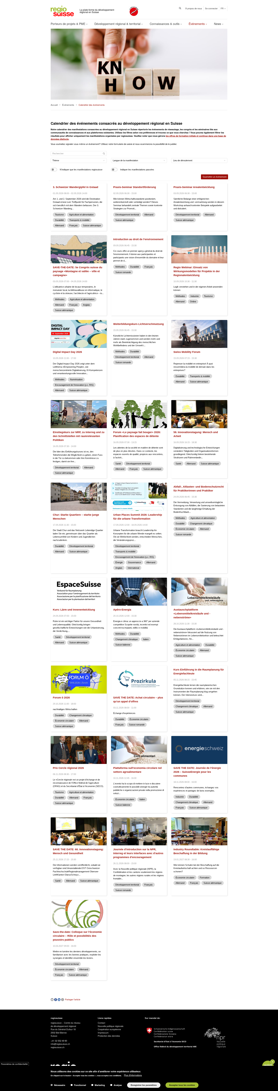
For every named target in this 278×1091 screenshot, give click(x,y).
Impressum (103, 1032)
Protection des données (109, 1035)
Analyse (118, 1085)
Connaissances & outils (165, 24)
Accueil (54, 104)
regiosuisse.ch (57, 1047)
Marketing (100, 1085)
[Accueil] (62, 10)
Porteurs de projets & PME (68, 24)
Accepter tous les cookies (182, 1085)
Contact (101, 1022)
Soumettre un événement (214, 177)
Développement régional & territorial (117, 24)
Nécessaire (59, 1085)
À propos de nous (193, 8)
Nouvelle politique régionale (110, 1026)
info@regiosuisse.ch (60, 1043)
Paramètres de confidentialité (14, 1064)
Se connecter (211, 8)
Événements (197, 24)
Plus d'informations (133, 1075)
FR (222, 8)
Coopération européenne (109, 1029)
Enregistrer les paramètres (144, 1085)
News (218, 24)
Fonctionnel (80, 1085)
